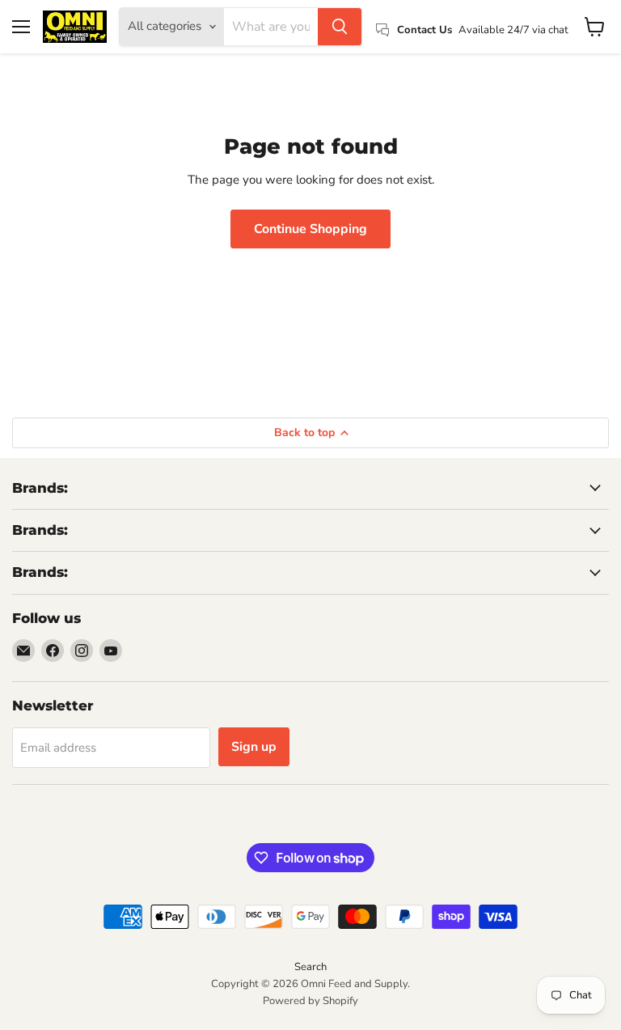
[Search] (339, 26)
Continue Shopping (310, 229)
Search (310, 967)
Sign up (254, 747)
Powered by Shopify (310, 1001)
